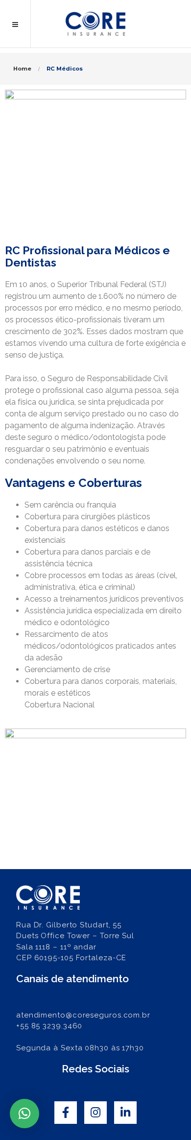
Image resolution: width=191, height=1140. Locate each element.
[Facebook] (65, 1112)
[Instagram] (95, 1112)
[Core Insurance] (96, 24)
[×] (24, 1113)
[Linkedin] (125, 1112)
